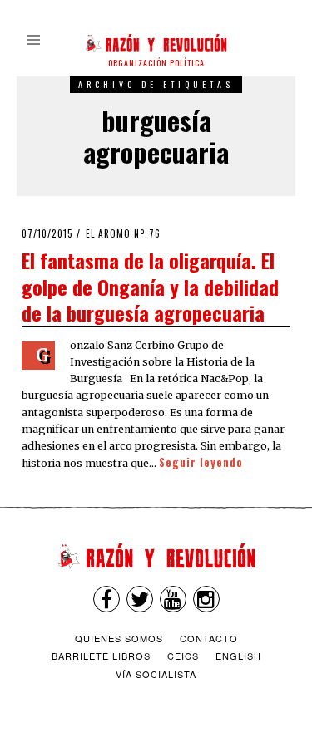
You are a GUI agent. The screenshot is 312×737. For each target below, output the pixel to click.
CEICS (183, 655)
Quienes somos (119, 638)
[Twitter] (139, 599)
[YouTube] (173, 599)
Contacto (209, 638)
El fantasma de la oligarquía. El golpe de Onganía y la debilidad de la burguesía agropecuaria (150, 286)
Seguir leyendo (201, 462)
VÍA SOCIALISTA (156, 673)
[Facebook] (106, 599)
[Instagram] (206, 599)
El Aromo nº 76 (123, 233)
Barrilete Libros (101, 655)
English (238, 655)
